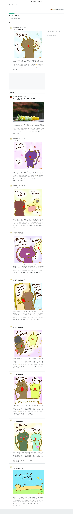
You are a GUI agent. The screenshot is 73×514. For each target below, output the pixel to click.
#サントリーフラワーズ (31, 131)
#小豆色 (30, 225)
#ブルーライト (25, 505)
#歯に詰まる (15, 273)
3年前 (25, 419)
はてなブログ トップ (13, 4)
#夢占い (14, 461)
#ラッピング (15, 505)
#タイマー (17, 227)
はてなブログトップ (50, 33)
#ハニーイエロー (32, 67)
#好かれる (41, 67)
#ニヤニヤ (21, 180)
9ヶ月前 (25, 185)
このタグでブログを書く (59, 9)
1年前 (24, 232)
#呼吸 (18, 367)
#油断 (14, 227)
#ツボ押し (31, 414)
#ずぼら (40, 225)
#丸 (28, 414)
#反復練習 (14, 320)
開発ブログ (59, 32)
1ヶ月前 (25, 27)
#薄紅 (38, 503)
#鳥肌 (17, 69)
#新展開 (24, 273)
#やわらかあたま (24, 414)
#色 (27, 67)
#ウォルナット (38, 319)
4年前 (25, 466)
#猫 (21, 67)
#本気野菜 (38, 131)
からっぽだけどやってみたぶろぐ (18, 27)
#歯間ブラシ (20, 273)
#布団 (18, 180)
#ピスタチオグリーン (16, 414)
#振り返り (14, 367)
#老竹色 (30, 460)
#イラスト (24, 67)
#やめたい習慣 (19, 320)
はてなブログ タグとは (50, 32)
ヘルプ (55, 32)
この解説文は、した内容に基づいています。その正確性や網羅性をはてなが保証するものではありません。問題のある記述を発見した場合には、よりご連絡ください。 (14, 18)
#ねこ (22, 503)
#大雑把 (17, 461)
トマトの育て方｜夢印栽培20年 (17, 96)
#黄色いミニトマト (22, 131)
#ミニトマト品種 (16, 133)
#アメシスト (31, 178)
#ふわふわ (14, 180)
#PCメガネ (20, 505)
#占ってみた (15, 67)
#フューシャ (31, 272)
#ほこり (14, 69)
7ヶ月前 (25, 138)
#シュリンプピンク (32, 366)
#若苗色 (37, 67)
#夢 (40, 460)
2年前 (24, 279)
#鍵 (23, 320)
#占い (19, 67)
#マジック (21, 367)
